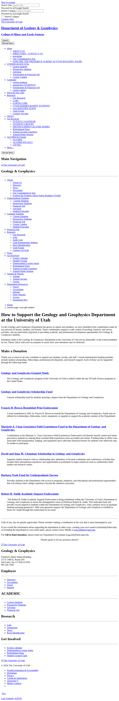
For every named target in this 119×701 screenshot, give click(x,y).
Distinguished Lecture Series (26, 263)
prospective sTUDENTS (24, 85)
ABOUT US (19, 51)
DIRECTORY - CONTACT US (28, 53)
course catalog (19, 90)
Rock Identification (21, 245)
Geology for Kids (21, 250)
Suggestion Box (20, 300)
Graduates (11, 80)
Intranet (16, 292)
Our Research (19, 98)
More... (10, 147)
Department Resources (17, 284)
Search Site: (6, 5)
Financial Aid (19, 206)
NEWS (10, 116)
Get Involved (13, 119)
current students (20, 66)
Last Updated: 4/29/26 (11, 698)
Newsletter (18, 190)
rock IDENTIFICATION (24, 108)
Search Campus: (8, 11)
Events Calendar (20, 258)
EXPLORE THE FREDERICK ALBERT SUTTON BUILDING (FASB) (47, 61)
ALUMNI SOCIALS (23, 142)
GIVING (17, 145)
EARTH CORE (20, 103)
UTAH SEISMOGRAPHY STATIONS (31, 106)
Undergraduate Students (18, 198)
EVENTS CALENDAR (24, 121)
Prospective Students (22, 203)
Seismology (12, 627)
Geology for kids (20, 113)
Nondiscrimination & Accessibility (22, 670)
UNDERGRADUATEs (18, 64)
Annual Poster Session (23, 134)
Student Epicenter (21, 211)
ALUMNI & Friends (16, 137)
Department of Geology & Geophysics (29, 28)
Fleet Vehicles (19, 294)
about (9, 48)
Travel (16, 287)
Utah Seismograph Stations (25, 242)
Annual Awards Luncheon (25, 132)
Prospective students (22, 69)
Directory (17, 185)
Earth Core (18, 240)
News (15, 188)
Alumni (16, 276)
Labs (15, 237)
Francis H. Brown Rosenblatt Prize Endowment (29, 407)
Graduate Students (15, 214)
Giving (16, 281)
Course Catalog (20, 77)
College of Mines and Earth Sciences (22, 34)
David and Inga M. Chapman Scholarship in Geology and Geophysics (43, 453)
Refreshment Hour (21, 129)
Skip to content (8, 2)
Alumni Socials (20, 279)
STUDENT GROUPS (23, 124)
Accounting (18, 289)
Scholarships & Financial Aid (26, 74)
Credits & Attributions (17, 678)
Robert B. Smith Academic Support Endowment (30, 493)
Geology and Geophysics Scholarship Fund (27, 391)
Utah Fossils (18, 111)
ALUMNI (17, 139)
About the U (12, 681)
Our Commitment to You (24, 59)
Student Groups (20, 261)
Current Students (21, 201)
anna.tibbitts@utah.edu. (85, 530)
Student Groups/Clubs (17, 655)
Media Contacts (14, 683)
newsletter (17, 56)
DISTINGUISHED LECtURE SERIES (31, 126)
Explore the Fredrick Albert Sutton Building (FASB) (37, 195)
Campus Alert (7, 19)
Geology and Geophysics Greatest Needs (25, 373)
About (10, 180)
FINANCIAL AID (15, 93)
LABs (15, 100)
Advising (17, 72)
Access (16, 297)
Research (11, 95)
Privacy (10, 675)
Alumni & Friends (15, 274)
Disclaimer (12, 673)
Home (10, 305)
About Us (17, 182)
